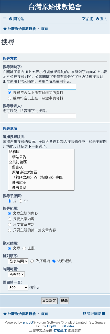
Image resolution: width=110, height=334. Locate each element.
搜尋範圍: (10, 208)
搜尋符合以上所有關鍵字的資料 (37, 93)
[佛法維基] (41, 182)
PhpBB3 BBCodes (60, 326)
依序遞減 (64, 261)
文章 (16, 248)
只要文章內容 (23, 219)
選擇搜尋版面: (14, 137)
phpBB (28, 322)
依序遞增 (42, 261)
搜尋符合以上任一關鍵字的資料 (37, 98)
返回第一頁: (12, 282)
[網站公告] (41, 157)
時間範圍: (10, 269)
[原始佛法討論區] (41, 172)
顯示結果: (10, 243)
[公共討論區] (41, 162)
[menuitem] (16, 19)
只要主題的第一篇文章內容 (34, 230)
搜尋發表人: (12, 106)
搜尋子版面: (12, 196)
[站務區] (41, 152)
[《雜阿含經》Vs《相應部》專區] (41, 177)
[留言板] (41, 167)
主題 (31, 248)
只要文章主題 (23, 224)
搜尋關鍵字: (12, 67)
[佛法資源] (41, 187)
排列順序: (10, 256)
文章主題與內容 (25, 213)
